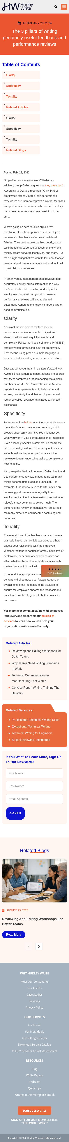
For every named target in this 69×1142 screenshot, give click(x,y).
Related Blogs (16, 150)
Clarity (10, 75)
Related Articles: (17, 107)
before (28, 422)
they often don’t (54, 185)
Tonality (11, 96)
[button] (55, 571)
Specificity (13, 85)
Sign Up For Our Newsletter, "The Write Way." (34, 1121)
